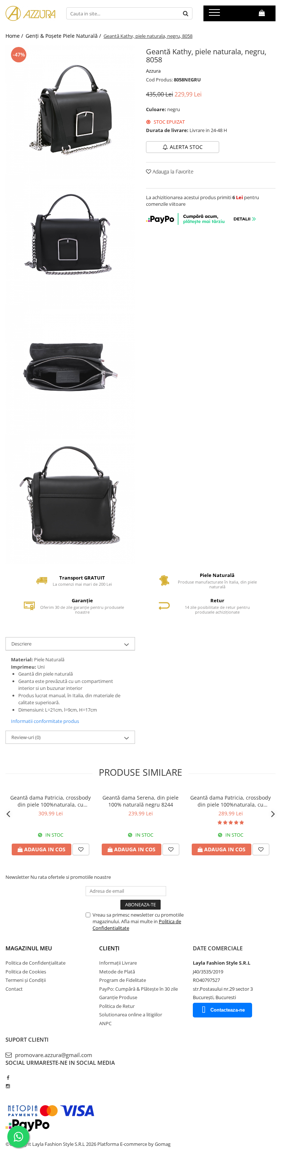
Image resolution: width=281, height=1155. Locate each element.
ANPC (105, 1023)
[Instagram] (7, 1086)
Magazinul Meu (28, 948)
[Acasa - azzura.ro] (30, 13)
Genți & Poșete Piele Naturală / (64, 35)
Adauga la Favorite (172, 171)
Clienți (109, 948)
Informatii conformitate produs (45, 721)
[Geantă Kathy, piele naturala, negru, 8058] (70, 110)
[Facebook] (7, 1077)
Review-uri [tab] (26, 737)
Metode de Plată (117, 971)
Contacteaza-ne (227, 1010)
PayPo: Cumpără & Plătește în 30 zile (138, 989)
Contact (14, 989)
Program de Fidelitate (122, 980)
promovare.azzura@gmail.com (53, 1055)
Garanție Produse (118, 997)
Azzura (153, 70)
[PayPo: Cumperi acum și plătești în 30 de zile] (201, 223)
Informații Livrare (118, 963)
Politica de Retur (117, 1006)
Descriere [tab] (21, 643)
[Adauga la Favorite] (80, 849)
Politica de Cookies (25, 971)
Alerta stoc (186, 146)
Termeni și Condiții (25, 980)
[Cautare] (185, 13)
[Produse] (215, 14)
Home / (15, 35)
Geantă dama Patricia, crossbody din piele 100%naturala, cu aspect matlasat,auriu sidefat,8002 (50, 801)
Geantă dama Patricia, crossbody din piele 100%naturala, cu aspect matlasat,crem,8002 (230, 801)
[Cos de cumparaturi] (262, 13)
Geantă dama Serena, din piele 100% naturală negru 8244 (140, 801)
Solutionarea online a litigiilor (130, 1014)
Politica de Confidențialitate (35, 963)
